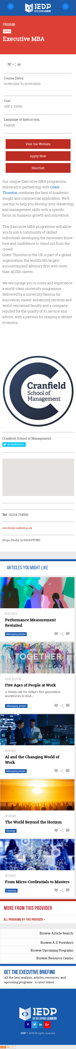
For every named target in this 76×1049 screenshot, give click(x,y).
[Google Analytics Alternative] (8, 1047)
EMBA (7, 31)
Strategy (10, 830)
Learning (11, 890)
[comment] (67, 634)
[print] (19, 64)
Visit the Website (38, 144)
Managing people (16, 634)
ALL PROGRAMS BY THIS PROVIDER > (24, 919)
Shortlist (38, 168)
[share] (14, 64)
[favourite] (9, 64)
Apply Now (38, 156)
